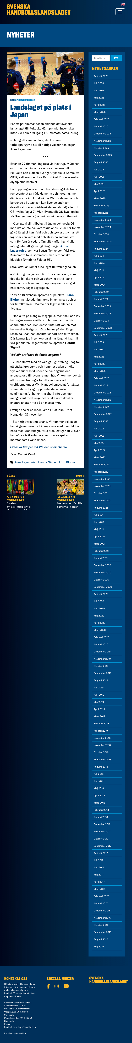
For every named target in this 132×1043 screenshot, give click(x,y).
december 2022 (102, 392)
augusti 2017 (101, 853)
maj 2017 (99, 874)
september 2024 (103, 241)
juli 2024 (99, 255)
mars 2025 (100, 198)
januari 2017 (101, 903)
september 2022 (103, 414)
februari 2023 (101, 378)
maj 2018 (99, 788)
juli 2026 (99, 83)
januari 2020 (101, 644)
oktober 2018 (101, 752)
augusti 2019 (101, 680)
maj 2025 (99, 184)
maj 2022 (99, 443)
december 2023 (102, 306)
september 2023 (103, 327)
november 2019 (102, 658)
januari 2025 (101, 212)
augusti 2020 (101, 594)
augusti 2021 (101, 507)
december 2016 (102, 910)
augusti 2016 (101, 939)
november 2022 (102, 399)
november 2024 (102, 227)
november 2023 (102, 313)
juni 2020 (99, 608)
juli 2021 (98, 514)
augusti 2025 (101, 162)
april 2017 (99, 881)
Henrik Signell (47, 462)
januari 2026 (101, 126)
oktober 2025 (101, 148)
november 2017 (102, 831)
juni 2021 (99, 522)
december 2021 (102, 478)
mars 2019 (99, 716)
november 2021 (102, 486)
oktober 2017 (101, 838)
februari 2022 (101, 464)
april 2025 (99, 191)
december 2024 (102, 219)
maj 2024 (99, 270)
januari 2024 (101, 299)
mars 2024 (100, 284)
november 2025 (102, 140)
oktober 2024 (101, 234)
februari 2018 (101, 809)
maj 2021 (99, 529)
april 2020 (99, 622)
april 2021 (99, 536)
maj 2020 (99, 615)
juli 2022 (99, 428)
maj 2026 (99, 97)
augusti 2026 (101, 76)
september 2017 (102, 845)
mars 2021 (99, 543)
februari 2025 (101, 205)
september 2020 (103, 586)
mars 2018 (99, 802)
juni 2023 (99, 349)
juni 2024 (99, 263)
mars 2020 (100, 630)
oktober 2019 (101, 666)
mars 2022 (100, 457)
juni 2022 (99, 435)
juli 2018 (98, 773)
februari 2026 (101, 119)
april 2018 (99, 795)
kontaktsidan (16, 996)
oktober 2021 (101, 493)
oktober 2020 (101, 579)
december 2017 (102, 824)
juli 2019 (98, 687)
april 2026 (99, 104)
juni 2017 (99, 867)
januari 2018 (101, 817)
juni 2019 (99, 694)
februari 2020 (101, 637)
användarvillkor (19, 1033)
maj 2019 (99, 701)
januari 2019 (101, 730)
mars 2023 (100, 371)
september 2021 (102, 500)
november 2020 (102, 572)
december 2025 (102, 133)
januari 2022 (101, 471)
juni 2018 (99, 781)
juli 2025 (99, 169)
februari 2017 (101, 896)
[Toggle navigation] (120, 11)
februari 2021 (101, 550)
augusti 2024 (101, 248)
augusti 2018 (101, 766)
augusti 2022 (101, 421)
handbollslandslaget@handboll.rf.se (20, 1027)
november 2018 (102, 745)
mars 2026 (100, 112)
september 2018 (102, 759)
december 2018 (102, 737)
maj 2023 (99, 356)
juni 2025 (99, 176)
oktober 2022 (101, 407)
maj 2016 (99, 946)
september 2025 (103, 155)
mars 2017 (99, 889)
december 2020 (102, 565)
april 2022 (99, 450)
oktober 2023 (101, 320)
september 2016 (102, 932)
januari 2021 (101, 558)
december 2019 (102, 651)
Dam (12, 100)
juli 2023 (99, 342)
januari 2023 (101, 385)
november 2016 (102, 917)
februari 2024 (101, 291)
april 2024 (99, 277)
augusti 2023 (101, 335)
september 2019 (102, 673)
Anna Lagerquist (25, 462)
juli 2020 (99, 601)
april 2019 (99, 709)
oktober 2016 (101, 925)
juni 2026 (99, 90)
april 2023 (99, 363)
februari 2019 (101, 723)
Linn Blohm (67, 462)
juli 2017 (98, 860)
